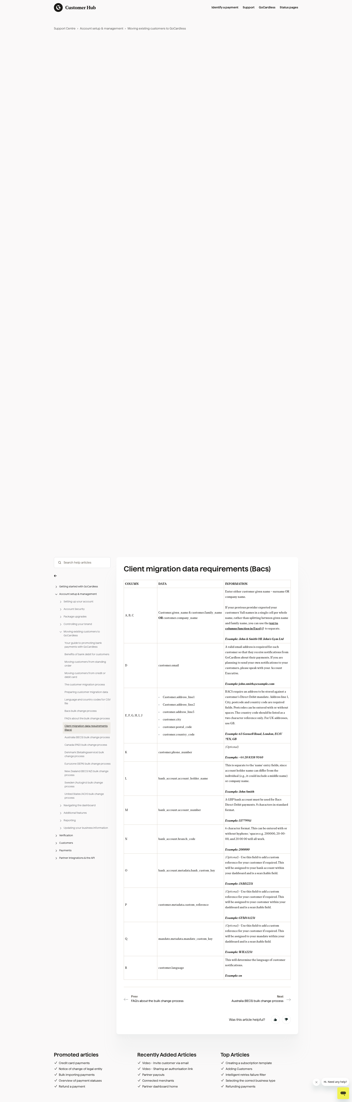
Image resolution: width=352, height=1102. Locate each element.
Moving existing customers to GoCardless (157, 28)
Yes (275, 1019)
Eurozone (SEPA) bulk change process (88, 763)
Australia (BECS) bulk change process (87, 737)
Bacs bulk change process (81, 710)
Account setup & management (101, 28)
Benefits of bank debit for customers (87, 654)
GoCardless (267, 7)
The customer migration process (85, 684)
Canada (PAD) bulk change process (86, 744)
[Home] (75, 7)
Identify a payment (225, 7)
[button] (82, 576)
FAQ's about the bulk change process (87, 718)
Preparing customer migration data (86, 692)
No (286, 1019)
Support (248, 7)
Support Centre (65, 28)
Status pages (289, 7)
